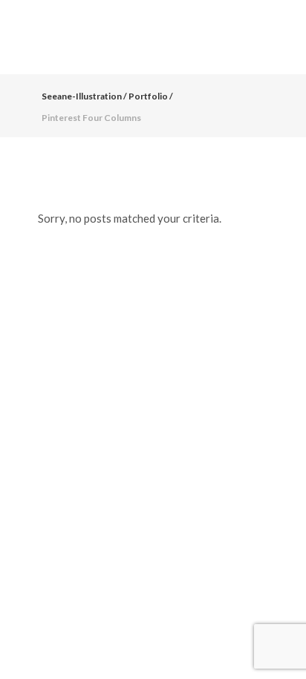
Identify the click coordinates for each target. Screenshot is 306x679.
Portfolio (148, 96)
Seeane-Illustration (82, 96)
